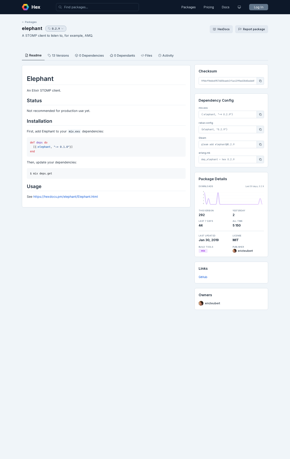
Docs (225, 7)
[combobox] (97, 7)
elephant (32, 28)
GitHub (203, 277)
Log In (258, 7)
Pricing (209, 7)
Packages (188, 7)
